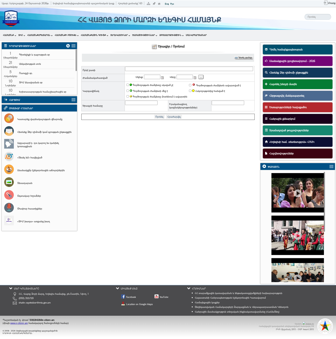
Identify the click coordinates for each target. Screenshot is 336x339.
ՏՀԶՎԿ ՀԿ (310, 324)
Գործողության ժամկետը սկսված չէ (152, 85)
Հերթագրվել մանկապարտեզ (286, 95)
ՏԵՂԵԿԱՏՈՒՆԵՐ (119, 35)
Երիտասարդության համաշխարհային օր (42, 91)
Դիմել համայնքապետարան (285, 49)
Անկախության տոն (30, 63)
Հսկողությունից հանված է (210, 91)
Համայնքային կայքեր (207, 302)
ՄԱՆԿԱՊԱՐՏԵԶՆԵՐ (196, 35)
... (201, 77)
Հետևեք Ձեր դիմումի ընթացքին (288, 72)
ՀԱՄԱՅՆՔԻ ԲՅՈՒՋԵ (65, 35)
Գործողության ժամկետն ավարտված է (218, 85)
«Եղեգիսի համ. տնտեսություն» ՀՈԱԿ (291, 142)
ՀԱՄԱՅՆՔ (8, 35)
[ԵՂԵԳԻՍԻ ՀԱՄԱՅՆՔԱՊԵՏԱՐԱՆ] (11, 27)
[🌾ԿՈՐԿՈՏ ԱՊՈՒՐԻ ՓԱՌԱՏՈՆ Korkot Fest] (299, 241)
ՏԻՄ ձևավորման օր (31, 82)
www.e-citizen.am (19, 323)
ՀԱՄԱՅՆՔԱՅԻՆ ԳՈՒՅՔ (93, 35)
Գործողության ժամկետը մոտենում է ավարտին (159, 96)
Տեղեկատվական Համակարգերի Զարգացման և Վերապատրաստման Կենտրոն (241, 307)
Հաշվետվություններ (281, 153)
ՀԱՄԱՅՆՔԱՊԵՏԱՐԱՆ (38, 35)
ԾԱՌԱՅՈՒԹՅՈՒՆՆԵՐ (143, 35)
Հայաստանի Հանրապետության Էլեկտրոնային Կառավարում (230, 297)
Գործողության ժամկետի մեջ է (150, 91)
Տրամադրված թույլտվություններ (288, 130)
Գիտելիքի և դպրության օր (34, 54)
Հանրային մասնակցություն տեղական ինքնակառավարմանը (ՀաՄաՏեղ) (237, 311)
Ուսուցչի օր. (26, 73)
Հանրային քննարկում (281, 118)
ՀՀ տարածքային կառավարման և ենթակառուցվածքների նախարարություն (238, 293)
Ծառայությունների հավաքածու (287, 107)
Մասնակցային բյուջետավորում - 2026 (291, 61)
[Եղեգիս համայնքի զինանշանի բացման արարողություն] (299, 199)
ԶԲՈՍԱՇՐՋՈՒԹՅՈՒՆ (170, 35)
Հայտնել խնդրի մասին (282, 84)
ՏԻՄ (20, 35)
